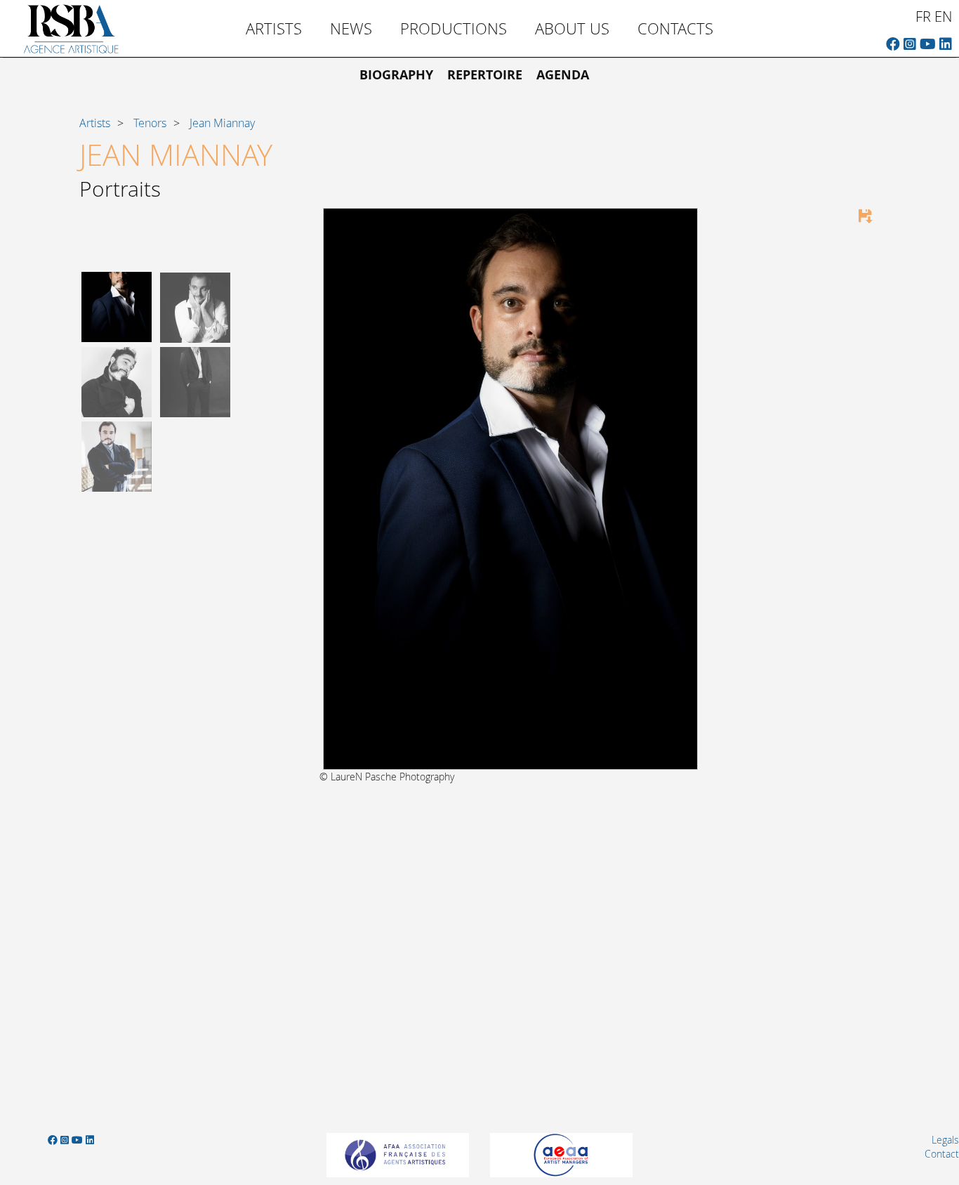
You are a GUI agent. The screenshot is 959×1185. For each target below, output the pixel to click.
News (351, 28)
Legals (945, 1139)
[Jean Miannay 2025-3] (195, 380)
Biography (396, 75)
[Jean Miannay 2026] (116, 380)
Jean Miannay (222, 123)
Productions (453, 28)
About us (572, 28)
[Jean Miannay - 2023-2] (116, 455)
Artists (274, 28)
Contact (942, 1153)
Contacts (675, 28)
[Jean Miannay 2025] (116, 305)
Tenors (149, 123)
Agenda (562, 75)
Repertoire (484, 75)
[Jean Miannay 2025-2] (195, 305)
